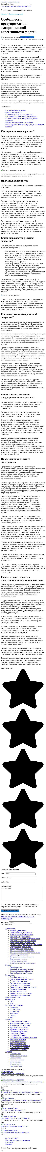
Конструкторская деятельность (21, 949)
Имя (3, 874)
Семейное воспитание (18, 977)
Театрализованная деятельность (22, 957)
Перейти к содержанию (10, 2)
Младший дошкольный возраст (22, 969)
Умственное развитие (18, 1042)
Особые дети (10, 999)
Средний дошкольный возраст (21, 971)
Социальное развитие (18, 1036)
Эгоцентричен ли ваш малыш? (12, 1074)
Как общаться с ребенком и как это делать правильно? (21, 1100)
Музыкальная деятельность (20, 937)
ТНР (11, 1003)
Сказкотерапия (15, 1054)
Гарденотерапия (16, 1066)
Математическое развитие (20, 1025)
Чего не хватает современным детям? (15, 1132)
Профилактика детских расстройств (19, 123)
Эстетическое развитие (18, 1050)
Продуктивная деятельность (20, 947)
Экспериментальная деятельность (23, 963)
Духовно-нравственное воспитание (23, 987)
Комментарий (6, 886)
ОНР (12, 1001)
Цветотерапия (15, 1058)
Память (12, 1015)
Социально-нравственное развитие (23, 1038)
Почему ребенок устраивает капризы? (15, 1118)
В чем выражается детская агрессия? (19, 114)
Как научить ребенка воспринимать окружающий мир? (22, 1082)
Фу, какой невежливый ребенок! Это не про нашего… (21, 1092)
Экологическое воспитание (20, 995)
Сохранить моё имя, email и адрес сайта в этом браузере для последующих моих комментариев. (20, 906)
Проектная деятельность (19, 955)
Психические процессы (14, 1005)
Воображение (15, 1009)
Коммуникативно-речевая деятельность (25, 953)
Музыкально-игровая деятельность (23, 941)
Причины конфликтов (13, 112)
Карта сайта (9, 1142)
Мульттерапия (15, 1062)
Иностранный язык (12, 997)
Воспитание (10, 975)
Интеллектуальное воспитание (21, 979)
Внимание (14, 1007)
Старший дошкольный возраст (21, 973)
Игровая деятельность (18, 931)
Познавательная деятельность (21, 933)
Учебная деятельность (18, 961)
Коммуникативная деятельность (22, 951)
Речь (11, 1017)
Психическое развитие (18, 1032)
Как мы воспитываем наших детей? (14, 1126)
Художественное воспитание (21, 993)
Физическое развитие (18, 1044)
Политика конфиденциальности (17, 1140)
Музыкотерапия (16, 1064)
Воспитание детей (27, 37)
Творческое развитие (18, 1040)
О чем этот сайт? (11, 1138)
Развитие (8, 1019)
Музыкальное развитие (18, 1027)
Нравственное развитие (19, 1029)
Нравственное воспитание (20, 985)
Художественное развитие (20, 1046)
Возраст (8, 965)
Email (3, 878)
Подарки (8, 1144)
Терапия (8, 1052)
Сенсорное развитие (17, 1034)
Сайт (3, 882)
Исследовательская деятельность (22, 943)
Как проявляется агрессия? (15, 110)
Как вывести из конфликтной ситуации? (20, 116)
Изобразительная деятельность (21, 935)
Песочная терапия (17, 1060)
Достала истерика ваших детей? (13, 1110)
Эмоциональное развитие (19, 1048)
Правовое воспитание (18, 989)
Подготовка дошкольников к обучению (16, 6)
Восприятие (14, 1011)
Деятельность (10, 929)
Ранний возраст (16, 967)
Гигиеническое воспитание (20, 983)
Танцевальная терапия (18, 1056)
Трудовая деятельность (18, 959)
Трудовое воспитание (18, 991)
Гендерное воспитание (18, 981)
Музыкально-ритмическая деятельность (25, 939)
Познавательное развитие (19, 1021)
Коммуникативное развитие (20, 1023)
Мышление (14, 1013)
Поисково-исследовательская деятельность (26, 945)
